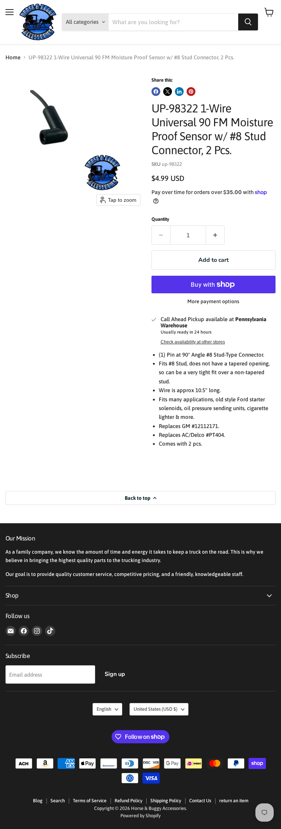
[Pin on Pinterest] (191, 91)
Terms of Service (89, 800)
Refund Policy (128, 800)
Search (57, 800)
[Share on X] (167, 91)
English (104, 709)
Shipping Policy (165, 800)
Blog (37, 800)
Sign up (115, 674)
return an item (233, 800)
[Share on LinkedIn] (179, 91)
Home (12, 57)
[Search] (248, 22)
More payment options (213, 301)
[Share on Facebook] (155, 91)
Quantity (160, 219)
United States (155, 709)
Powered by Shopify (140, 815)
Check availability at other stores (193, 342)
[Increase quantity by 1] (215, 235)
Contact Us (200, 800)
